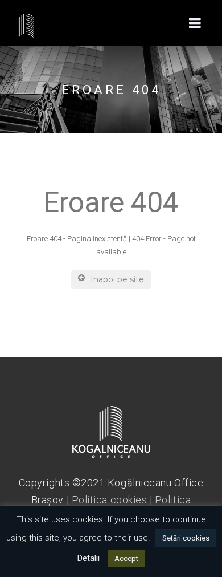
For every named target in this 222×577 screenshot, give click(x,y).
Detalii (88, 558)
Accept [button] (126, 558)
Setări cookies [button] (185, 538)
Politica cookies (109, 500)
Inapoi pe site (117, 279)
